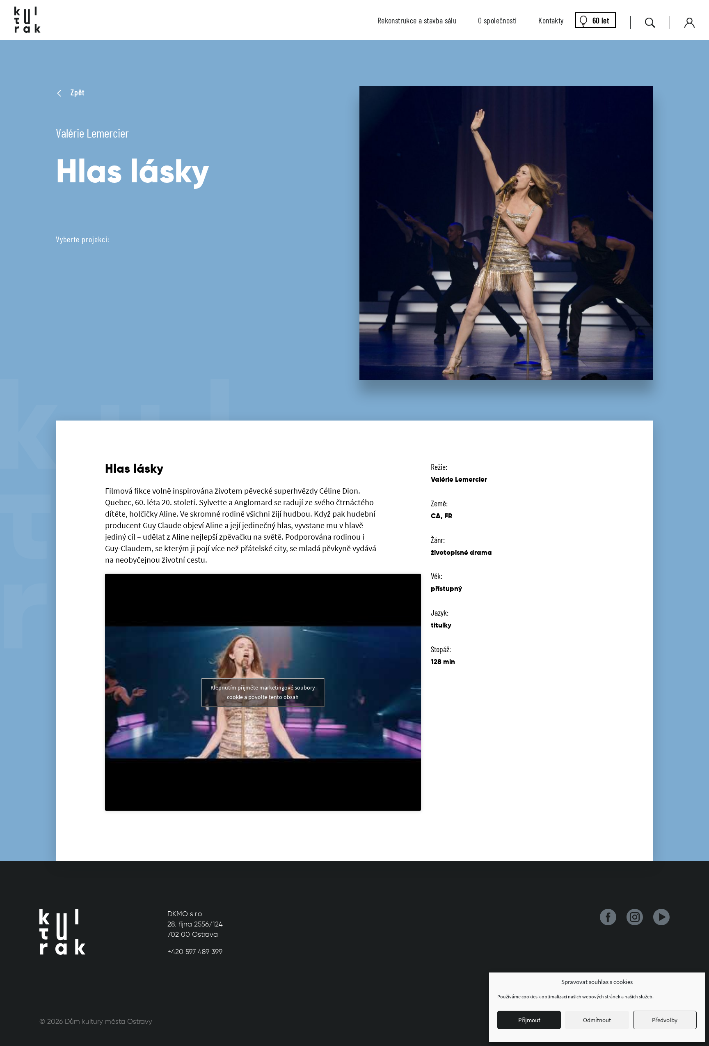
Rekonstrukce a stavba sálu (416, 20)
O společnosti (497, 20)
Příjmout (529, 1020)
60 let (600, 20)
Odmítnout (597, 1020)
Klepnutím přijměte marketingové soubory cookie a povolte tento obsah (262, 692)
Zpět (77, 92)
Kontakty (550, 20)
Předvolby (664, 1020)
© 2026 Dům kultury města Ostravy (95, 1021)
